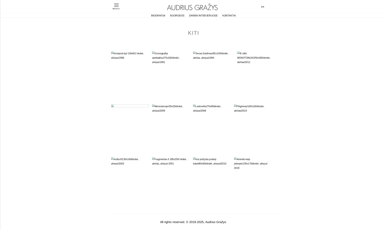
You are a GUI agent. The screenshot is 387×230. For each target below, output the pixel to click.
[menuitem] (263, 7)
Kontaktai (229, 15)
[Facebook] (270, 6)
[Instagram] (274, 6)
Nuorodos (177, 15)
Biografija (158, 15)
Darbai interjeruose (203, 15)
